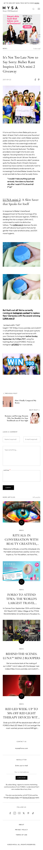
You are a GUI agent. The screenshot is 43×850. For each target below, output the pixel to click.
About (21, 824)
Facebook (10, 813)
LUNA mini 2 (11, 200)
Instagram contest (21, 313)
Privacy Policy (14, 797)
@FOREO (15, 344)
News (5, 48)
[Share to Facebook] (35, 79)
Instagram (14, 813)
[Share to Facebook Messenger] (38, 79)
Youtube (19, 813)
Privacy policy (21, 830)
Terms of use (21, 835)
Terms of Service (29, 797)
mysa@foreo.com (21, 748)
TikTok (33, 813)
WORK (36, 3)
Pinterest (28, 813)
